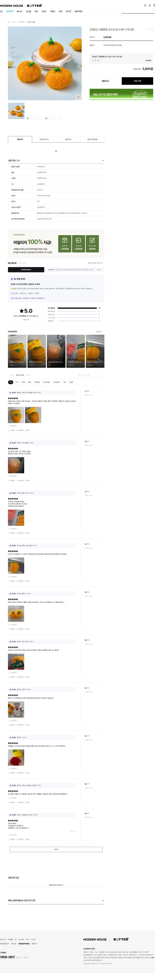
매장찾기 (34, 944)
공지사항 (21, 940)
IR (15, 940)
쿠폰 (36, 11)
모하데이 (9, 11)
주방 (14, 22)
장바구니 (105, 81)
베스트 (19, 11)
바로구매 (137, 81)
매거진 (68, 11)
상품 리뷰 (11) (44, 139)
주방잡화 (21, 22)
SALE (44, 11)
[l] (98, 939)
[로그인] (144, 5)
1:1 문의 (33, 940)
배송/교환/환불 (92, 139)
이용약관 (13, 944)
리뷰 (60, 11)
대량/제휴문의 (4, 944)
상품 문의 (68, 139)
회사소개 (3, 940)
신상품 (28, 11)
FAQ (27, 940)
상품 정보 (20, 139)
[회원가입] (149, 5)
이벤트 (52, 11)
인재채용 (10, 940)
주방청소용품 (31, 22)
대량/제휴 (78, 11)
